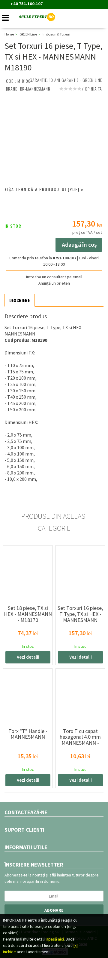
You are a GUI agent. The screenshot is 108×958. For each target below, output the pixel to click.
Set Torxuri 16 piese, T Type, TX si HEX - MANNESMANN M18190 (80, 616)
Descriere (19, 300)
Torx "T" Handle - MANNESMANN (27, 734)
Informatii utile (25, 847)
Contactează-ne (25, 812)
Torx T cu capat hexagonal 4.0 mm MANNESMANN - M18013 (80, 740)
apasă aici (55, 939)
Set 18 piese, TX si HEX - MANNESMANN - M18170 (28, 613)
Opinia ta (93, 88)
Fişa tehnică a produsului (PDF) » (44, 189)
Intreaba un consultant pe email (54, 277)
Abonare (54, 910)
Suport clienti (24, 829)
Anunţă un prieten (54, 283)
